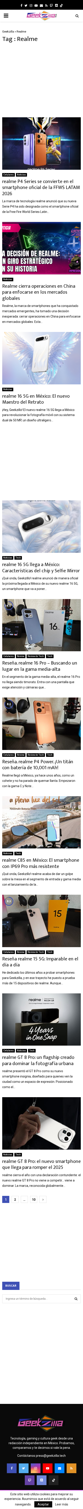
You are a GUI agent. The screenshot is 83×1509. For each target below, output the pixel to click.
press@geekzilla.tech (51, 1455)
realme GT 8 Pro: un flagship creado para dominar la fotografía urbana (38, 1060)
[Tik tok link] (61, 5)
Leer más (61, 1504)
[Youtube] (47, 1468)
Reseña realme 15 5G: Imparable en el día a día (40, 962)
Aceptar (43, 1504)
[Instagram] (36, 1468)
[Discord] (56, 5)
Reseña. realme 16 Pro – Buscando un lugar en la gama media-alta (39, 666)
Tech (18, 558)
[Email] (59, 1468)
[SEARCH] (76, 1298)
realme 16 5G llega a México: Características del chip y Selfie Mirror (41, 568)
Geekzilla (8, 31)
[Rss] (71, 1468)
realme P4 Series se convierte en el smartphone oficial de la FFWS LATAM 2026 (41, 187)
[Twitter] (24, 1468)
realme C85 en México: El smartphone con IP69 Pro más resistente (40, 863)
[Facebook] (12, 1468)
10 (33, 1199)
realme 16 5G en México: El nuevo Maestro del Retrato (36, 399)
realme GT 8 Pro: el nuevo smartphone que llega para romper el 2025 (41, 1164)
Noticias (21, 174)
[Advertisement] (41, 80)
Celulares (8, 174)
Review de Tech (36, 656)
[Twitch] (30, 1480)
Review (20, 656)
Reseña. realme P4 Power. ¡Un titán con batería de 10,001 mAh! (37, 765)
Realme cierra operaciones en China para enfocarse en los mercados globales (38, 292)
